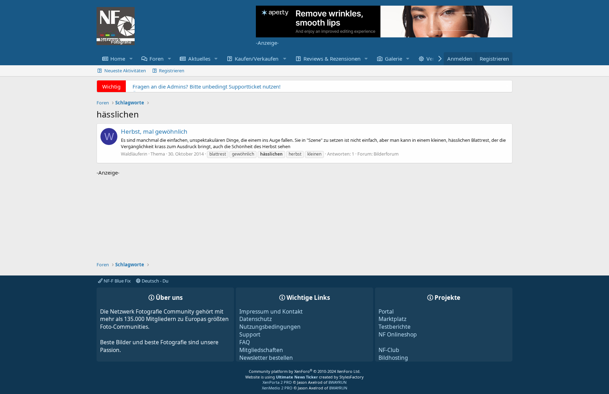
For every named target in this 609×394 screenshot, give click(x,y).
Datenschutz (255, 319)
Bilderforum (386, 154)
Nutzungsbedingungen (270, 327)
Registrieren (171, 70)
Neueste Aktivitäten (125, 70)
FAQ (244, 342)
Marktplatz (392, 319)
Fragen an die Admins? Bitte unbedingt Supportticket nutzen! (207, 86)
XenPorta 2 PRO (277, 382)
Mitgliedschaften (261, 350)
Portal (386, 311)
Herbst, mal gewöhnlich (154, 131)
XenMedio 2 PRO (277, 387)
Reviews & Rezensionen (332, 58)
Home (117, 58)
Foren (156, 58)
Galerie (393, 58)
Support (249, 334)
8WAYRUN (337, 382)
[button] (131, 58)
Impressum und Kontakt (271, 311)
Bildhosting (393, 358)
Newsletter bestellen (266, 358)
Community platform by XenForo (305, 371)
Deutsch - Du (154, 281)
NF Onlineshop (398, 334)
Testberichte (395, 327)
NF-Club (389, 350)
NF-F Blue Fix (117, 281)
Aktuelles (199, 58)
